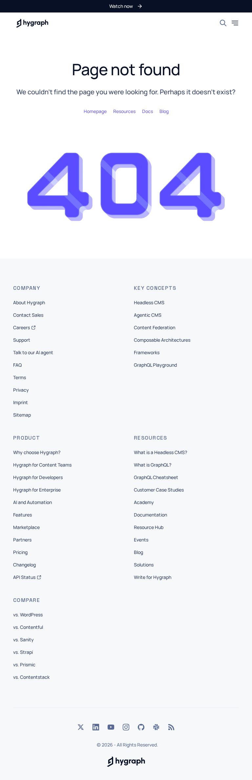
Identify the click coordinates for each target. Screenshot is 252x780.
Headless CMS (149, 302)
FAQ (17, 365)
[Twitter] (80, 727)
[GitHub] (141, 727)
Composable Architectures (162, 340)
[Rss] (171, 727)
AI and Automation (32, 502)
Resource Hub (148, 527)
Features (22, 515)
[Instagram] (126, 727)
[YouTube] (111, 727)
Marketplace (26, 527)
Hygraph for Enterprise (37, 490)
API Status (24, 577)
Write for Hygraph (152, 577)
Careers (21, 327)
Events (141, 540)
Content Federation (154, 327)
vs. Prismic (24, 664)
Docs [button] (147, 111)
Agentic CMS (147, 315)
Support (21, 340)
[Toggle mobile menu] (235, 23)
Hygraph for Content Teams (42, 465)
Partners (22, 540)
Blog (138, 552)
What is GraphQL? (152, 465)
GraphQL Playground (155, 365)
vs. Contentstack (31, 677)
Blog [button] (164, 111)
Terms (19, 377)
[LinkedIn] (96, 727)
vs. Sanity (23, 639)
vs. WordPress (28, 614)
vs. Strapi (23, 652)
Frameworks (146, 352)
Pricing (20, 552)
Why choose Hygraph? (36, 452)
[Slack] (156, 727)
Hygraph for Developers (38, 477)
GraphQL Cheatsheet (156, 477)
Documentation (150, 515)
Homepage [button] (95, 111)
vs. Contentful (28, 627)
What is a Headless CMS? (160, 452)
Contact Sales (28, 315)
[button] (126, 6)
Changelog (24, 565)
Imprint (20, 402)
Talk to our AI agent (33, 352)
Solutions (144, 565)
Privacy (21, 390)
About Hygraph (29, 302)
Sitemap (22, 415)
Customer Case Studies (159, 490)
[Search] (223, 23)
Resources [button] (124, 111)
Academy (144, 502)
